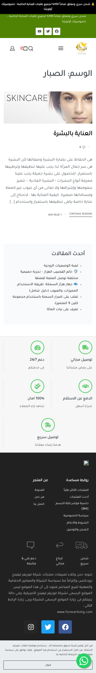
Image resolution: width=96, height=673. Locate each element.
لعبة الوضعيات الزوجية (61, 266)
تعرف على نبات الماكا (62, 309)
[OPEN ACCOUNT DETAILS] (12, 48)
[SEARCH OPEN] (30, 48)
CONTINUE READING (80, 214)
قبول (48, 665)
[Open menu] (61, 48)
